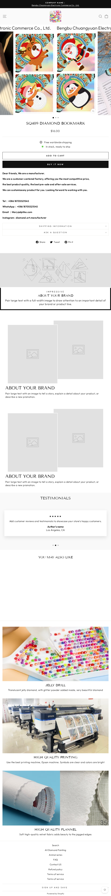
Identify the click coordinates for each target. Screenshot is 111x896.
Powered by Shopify (55, 893)
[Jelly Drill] (55, 654)
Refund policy (55, 869)
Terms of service (55, 874)
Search (55, 845)
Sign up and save (55, 887)
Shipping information (55, 226)
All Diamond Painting (55, 850)
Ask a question (55, 232)
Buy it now (55, 164)
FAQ (55, 859)
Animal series (55, 854)
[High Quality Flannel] (55, 798)
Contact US (55, 864)
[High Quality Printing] (55, 725)
